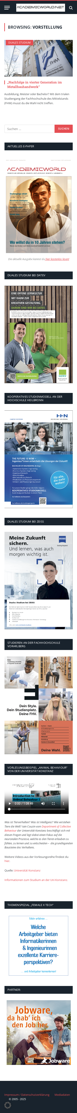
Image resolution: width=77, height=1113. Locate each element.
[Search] (70, 8)
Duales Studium (19, 42)
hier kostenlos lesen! (57, 259)
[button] (7, 1105)
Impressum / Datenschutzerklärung (26, 1095)
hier (6, 861)
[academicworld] (40, 8)
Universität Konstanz (27, 870)
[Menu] (7, 8)
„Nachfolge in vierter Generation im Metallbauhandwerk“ (34, 84)
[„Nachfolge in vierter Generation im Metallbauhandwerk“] (38, 58)
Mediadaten (62, 1095)
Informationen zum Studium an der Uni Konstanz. (36, 880)
